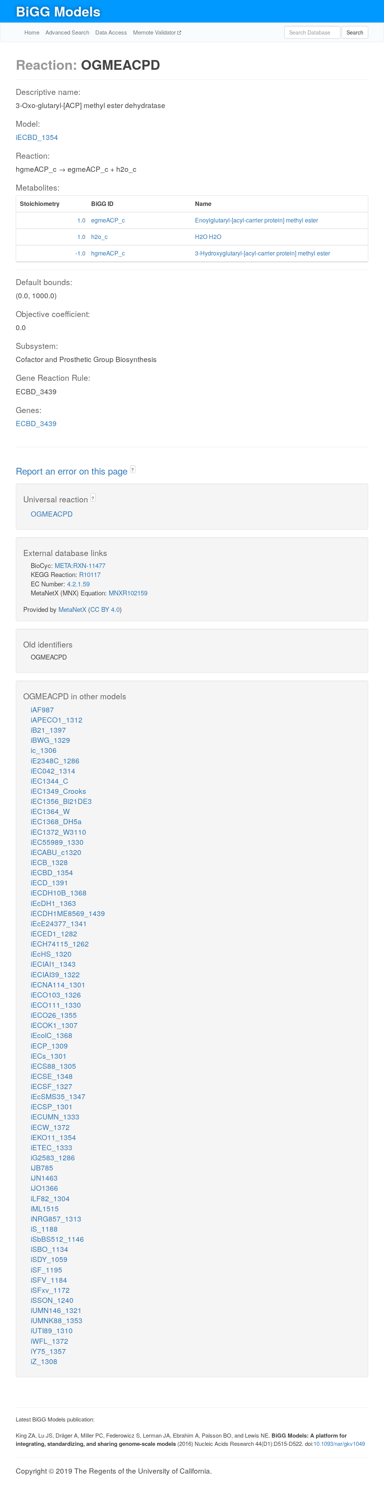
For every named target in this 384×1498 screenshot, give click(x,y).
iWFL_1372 (49, 1341)
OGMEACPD (52, 513)
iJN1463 (44, 1177)
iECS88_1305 (53, 1066)
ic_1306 (44, 750)
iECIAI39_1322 (55, 974)
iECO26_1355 (54, 1015)
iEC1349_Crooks (58, 791)
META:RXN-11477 (80, 565)
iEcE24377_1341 (59, 923)
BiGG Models (58, 11)
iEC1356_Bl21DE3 (61, 801)
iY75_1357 (48, 1351)
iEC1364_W (50, 811)
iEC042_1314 (53, 770)
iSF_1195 (46, 1269)
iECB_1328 (49, 862)
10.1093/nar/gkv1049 (339, 1443)
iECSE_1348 (52, 1076)
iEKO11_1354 (53, 1137)
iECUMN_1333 (55, 1116)
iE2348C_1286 (55, 760)
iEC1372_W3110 (58, 831)
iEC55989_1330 (57, 842)
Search (354, 32)
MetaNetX (72, 609)
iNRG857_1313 (56, 1218)
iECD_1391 (49, 882)
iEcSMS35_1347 (58, 1096)
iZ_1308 (44, 1361)
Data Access (111, 32)
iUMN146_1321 (56, 1310)
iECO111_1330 (56, 1004)
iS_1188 (44, 1228)
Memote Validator (155, 32)
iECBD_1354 (37, 137)
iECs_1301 (49, 1055)
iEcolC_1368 (51, 1035)
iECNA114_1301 (58, 984)
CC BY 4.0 (105, 609)
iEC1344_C (49, 780)
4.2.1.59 (78, 583)
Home (31, 32)
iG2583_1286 (53, 1157)
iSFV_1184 (49, 1279)
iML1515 (45, 1208)
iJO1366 (44, 1187)
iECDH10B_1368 (59, 892)
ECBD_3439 (36, 423)
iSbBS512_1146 (57, 1239)
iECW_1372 (50, 1127)
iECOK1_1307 (54, 1025)
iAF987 (42, 709)
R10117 (89, 574)
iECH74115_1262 (60, 943)
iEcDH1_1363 (53, 903)
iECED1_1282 (54, 933)
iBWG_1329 (50, 740)
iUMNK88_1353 (56, 1320)
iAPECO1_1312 (56, 719)
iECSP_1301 (52, 1106)
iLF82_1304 (50, 1198)
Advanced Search (67, 32)
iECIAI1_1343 (53, 964)
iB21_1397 (48, 729)
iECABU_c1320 (56, 852)
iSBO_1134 (49, 1249)
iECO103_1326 (56, 994)
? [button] (132, 469)
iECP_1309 (49, 1045)
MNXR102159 (128, 592)
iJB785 (42, 1167)
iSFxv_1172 (50, 1290)
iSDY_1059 (49, 1259)
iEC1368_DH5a (56, 821)
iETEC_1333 (51, 1147)
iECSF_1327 (51, 1086)
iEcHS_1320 (51, 953)
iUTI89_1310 (52, 1330)
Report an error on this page (73, 470)
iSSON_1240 (52, 1300)
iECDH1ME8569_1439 (68, 913)
